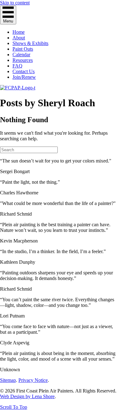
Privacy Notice (33, 380)
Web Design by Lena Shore (27, 396)
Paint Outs (22, 49)
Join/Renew (24, 77)
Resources (22, 60)
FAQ (17, 65)
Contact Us (23, 71)
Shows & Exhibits (30, 43)
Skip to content (15, 2)
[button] (13, 407)
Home (18, 32)
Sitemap (8, 380)
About (18, 37)
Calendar (21, 54)
